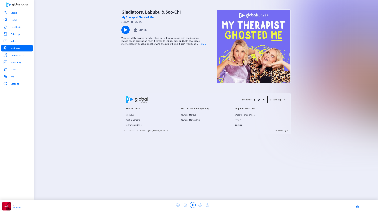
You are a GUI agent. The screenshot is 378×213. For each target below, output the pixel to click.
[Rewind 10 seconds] (185, 205)
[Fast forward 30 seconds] (200, 205)
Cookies (238, 125)
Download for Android (190, 119)
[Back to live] (207, 205)
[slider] (365, 207)
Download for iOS (188, 114)
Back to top (276, 99)
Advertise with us (134, 125)
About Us (130, 114)
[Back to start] (178, 205)
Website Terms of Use (245, 114)
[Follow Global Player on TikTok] (259, 101)
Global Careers (133, 119)
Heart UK (17, 207)
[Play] (193, 205)
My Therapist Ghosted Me (137, 17)
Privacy (238, 119)
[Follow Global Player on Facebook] (254, 101)
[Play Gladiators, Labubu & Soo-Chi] (125, 30)
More (203, 44)
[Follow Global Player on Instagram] (264, 101)
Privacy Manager (281, 131)
